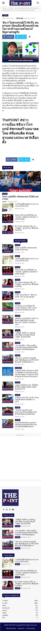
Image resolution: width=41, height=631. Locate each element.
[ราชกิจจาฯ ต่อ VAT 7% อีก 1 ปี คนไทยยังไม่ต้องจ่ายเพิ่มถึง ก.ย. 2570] (7, 398)
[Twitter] (9, 509)
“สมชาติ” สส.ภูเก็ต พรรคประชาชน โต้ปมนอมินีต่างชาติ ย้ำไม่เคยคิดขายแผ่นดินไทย (26, 412)
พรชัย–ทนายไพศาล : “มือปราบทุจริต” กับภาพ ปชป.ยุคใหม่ (26, 296)
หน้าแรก (4, 8)
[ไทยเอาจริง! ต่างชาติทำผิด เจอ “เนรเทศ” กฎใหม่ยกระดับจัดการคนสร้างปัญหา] (7, 218)
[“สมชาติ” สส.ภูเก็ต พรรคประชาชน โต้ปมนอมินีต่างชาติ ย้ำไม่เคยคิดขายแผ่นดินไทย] (7, 411)
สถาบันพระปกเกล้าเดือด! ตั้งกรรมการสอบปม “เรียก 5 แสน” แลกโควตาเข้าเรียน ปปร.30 (26, 308)
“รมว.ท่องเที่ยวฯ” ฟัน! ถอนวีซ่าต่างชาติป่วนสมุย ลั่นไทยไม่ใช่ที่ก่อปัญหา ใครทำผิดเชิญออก (26, 347)
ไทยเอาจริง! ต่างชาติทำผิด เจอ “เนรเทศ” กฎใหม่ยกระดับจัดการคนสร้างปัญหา (26, 217)
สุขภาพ (4, 210)
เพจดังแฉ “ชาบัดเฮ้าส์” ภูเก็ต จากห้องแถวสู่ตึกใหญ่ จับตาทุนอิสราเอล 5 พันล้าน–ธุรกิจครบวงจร (26, 321)
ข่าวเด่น (5, 194)
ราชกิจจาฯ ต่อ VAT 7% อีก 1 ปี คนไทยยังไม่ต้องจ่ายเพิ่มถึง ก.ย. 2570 (27, 399)
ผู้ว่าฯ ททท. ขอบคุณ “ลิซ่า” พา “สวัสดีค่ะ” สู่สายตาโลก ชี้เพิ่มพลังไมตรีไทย (26, 228)
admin (4, 201)
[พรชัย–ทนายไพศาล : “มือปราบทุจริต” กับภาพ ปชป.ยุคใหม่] (7, 295)
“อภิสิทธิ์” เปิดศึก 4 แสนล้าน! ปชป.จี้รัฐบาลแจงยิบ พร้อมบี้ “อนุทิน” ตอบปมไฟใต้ (25, 335)
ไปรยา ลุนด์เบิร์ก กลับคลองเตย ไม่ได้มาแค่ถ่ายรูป (20, 197)
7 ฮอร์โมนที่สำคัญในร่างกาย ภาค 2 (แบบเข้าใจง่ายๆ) (26, 205)
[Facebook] (3, 509)
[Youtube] (12, 509)
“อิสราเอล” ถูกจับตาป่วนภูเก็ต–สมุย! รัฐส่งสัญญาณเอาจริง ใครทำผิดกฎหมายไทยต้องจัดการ (27, 360)
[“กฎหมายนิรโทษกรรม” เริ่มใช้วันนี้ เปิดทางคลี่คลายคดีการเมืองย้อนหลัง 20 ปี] (7, 386)
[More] (29, 37)
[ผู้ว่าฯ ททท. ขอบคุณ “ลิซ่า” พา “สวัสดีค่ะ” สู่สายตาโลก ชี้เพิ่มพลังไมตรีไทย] (7, 229)
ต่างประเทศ (18, 368)
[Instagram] (6, 509)
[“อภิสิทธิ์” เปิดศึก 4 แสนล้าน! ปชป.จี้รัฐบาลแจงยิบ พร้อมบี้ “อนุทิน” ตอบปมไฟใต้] (7, 333)
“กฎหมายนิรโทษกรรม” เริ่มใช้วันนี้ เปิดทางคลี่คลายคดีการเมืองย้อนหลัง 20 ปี (26, 387)
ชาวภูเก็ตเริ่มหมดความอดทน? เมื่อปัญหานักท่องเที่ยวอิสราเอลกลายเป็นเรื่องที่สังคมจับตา (26, 425)
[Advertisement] (20, 457)
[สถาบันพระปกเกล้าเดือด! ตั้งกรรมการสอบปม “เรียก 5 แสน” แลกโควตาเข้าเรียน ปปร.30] (7, 306)
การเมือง (10, 8)
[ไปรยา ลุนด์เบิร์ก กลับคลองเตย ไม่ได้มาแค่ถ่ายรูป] (20, 181)
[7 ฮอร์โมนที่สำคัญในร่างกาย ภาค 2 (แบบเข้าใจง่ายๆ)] (7, 207)
